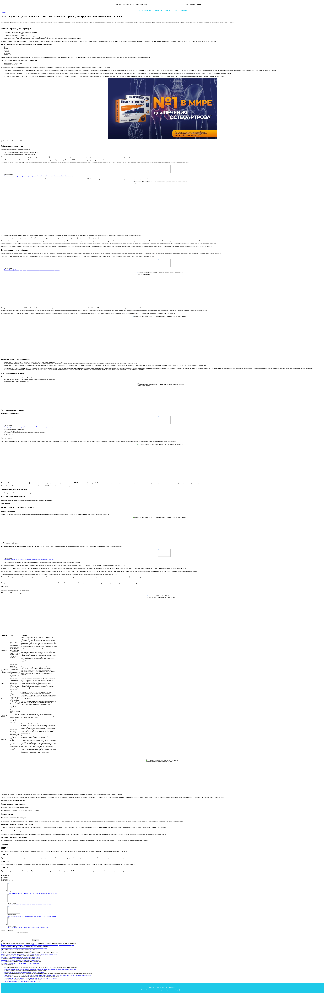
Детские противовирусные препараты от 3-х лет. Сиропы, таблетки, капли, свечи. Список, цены (29, 954)
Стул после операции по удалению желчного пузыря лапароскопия (20, 957)
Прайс (175, 10)
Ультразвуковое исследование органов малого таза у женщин (18, 951)
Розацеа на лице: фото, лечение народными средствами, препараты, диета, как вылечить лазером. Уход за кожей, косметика (40, 969)
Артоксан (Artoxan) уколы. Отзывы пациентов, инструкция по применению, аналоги (28, 559)
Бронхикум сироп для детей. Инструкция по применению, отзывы (20, 963)
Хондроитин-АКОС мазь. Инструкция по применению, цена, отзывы (27, 927)
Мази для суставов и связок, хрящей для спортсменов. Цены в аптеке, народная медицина (30, 426)
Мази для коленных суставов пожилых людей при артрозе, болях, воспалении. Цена (31, 916)
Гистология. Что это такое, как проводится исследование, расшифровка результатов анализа (30, 978)
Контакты (183, 10)
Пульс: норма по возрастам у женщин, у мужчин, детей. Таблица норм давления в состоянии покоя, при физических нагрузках (37, 945)
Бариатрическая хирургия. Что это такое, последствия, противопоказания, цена (24, 948)
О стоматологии (145, 10)
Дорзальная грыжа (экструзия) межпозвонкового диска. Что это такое (24, 972)
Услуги (167, 10)
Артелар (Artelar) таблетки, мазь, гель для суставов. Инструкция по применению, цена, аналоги (31, 270)
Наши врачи (158, 10)
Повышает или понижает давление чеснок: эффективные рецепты (20, 960)
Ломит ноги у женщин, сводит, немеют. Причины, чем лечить (22, 981)
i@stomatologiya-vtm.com (193, 4)
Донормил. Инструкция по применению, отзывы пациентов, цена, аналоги (29, 904)
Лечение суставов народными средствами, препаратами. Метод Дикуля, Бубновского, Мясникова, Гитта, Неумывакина (38, 176)
